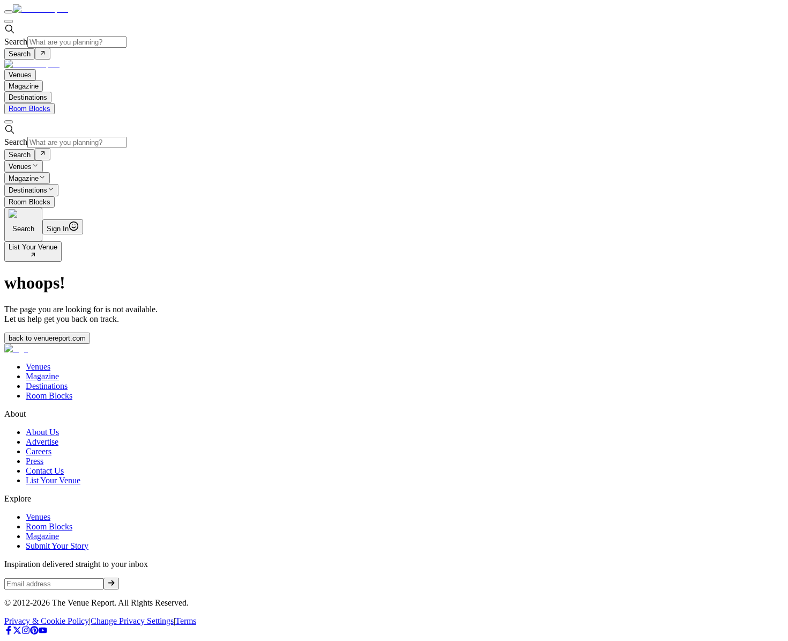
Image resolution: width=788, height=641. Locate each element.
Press (34, 461)
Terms (185, 620)
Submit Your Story (57, 545)
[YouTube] (43, 631)
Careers (38, 451)
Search (15, 41)
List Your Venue (33, 247)
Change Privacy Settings (132, 620)
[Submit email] (111, 584)
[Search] (42, 54)
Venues (20, 167)
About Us (42, 432)
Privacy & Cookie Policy (46, 620)
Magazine (24, 178)
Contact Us (45, 470)
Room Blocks (29, 109)
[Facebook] (8, 631)
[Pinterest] (34, 631)
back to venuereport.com (47, 338)
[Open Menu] (8, 11)
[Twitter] (17, 631)
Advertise (42, 441)
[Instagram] (25, 631)
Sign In (58, 229)
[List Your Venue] (33, 255)
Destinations (28, 191)
